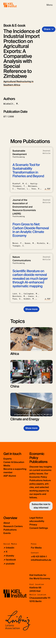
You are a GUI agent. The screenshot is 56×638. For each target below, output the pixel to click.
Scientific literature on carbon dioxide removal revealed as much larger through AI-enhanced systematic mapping (30, 278)
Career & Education (13, 462)
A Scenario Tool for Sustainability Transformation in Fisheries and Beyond (28, 170)
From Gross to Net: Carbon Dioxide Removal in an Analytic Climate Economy (30, 230)
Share (47, 29)
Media (6, 465)
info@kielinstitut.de (41, 559)
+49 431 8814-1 (39, 556)
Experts (7, 458)
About (6, 522)
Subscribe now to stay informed (41, 506)
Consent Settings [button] (38, 528)
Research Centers (13, 526)
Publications (10, 529)
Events (7, 533)
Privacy (33, 524)
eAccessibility (36, 521)
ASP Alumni (9, 475)
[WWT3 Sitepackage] (14, 5)
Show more (31, 309)
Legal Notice (36, 517)
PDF (48, 189)
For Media (36, 547)
